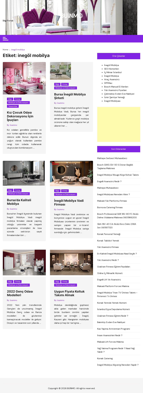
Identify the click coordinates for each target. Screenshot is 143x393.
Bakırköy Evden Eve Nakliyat (111, 322)
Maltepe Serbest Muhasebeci (112, 158)
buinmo (13, 125)
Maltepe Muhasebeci (107, 187)
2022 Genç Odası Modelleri (20, 293)
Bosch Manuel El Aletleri (116, 86)
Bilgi (10, 99)
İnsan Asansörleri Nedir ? (109, 335)
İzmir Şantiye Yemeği (114, 97)
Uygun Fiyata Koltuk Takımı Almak (69, 293)
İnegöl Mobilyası (112, 100)
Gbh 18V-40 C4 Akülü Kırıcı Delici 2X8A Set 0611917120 (116, 226)
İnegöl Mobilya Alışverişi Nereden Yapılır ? (118, 364)
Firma (17, 99)
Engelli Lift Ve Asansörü (109, 279)
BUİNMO (71, 16)
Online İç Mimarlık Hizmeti (109, 273)
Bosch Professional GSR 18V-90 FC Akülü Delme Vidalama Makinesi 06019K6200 (117, 215)
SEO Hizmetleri (111, 68)
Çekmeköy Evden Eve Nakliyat (119, 93)
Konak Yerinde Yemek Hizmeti (112, 302)
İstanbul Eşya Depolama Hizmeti (113, 309)
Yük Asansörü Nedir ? (108, 260)
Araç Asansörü (111, 79)
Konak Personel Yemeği (108, 234)
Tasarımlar (12, 106)
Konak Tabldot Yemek (108, 240)
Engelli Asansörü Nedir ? (109, 181)
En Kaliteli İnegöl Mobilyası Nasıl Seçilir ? (117, 253)
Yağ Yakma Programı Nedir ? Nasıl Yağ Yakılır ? (116, 350)
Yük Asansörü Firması (108, 247)
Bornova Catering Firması (110, 207)
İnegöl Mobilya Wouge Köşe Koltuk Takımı (118, 174)
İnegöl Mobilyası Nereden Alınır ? (113, 194)
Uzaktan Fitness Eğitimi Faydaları (113, 266)
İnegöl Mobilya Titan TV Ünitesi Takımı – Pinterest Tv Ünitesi (117, 294)
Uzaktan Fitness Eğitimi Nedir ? (112, 315)
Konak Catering (105, 358)
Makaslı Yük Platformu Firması (112, 200)
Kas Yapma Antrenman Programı (113, 328)
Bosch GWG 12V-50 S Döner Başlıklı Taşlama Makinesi (115, 166)
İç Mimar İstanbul (112, 72)
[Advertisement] (118, 124)
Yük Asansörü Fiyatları (115, 90)
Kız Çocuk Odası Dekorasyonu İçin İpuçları (20, 116)
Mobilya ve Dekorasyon (18, 102)
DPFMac (108, 83)
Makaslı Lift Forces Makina (110, 341)
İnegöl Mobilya (111, 65)
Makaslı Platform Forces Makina (113, 286)
